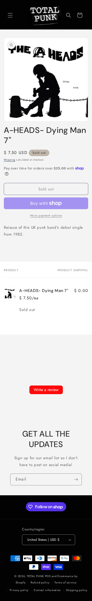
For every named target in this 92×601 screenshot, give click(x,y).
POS (48, 576)
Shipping (9, 160)
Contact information (47, 590)
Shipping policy (76, 590)
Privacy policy (19, 590)
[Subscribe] (76, 479)
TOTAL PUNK (35, 576)
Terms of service (65, 582)
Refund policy (40, 582)
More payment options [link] (46, 215)
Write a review (46, 390)
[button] (10, 15)
